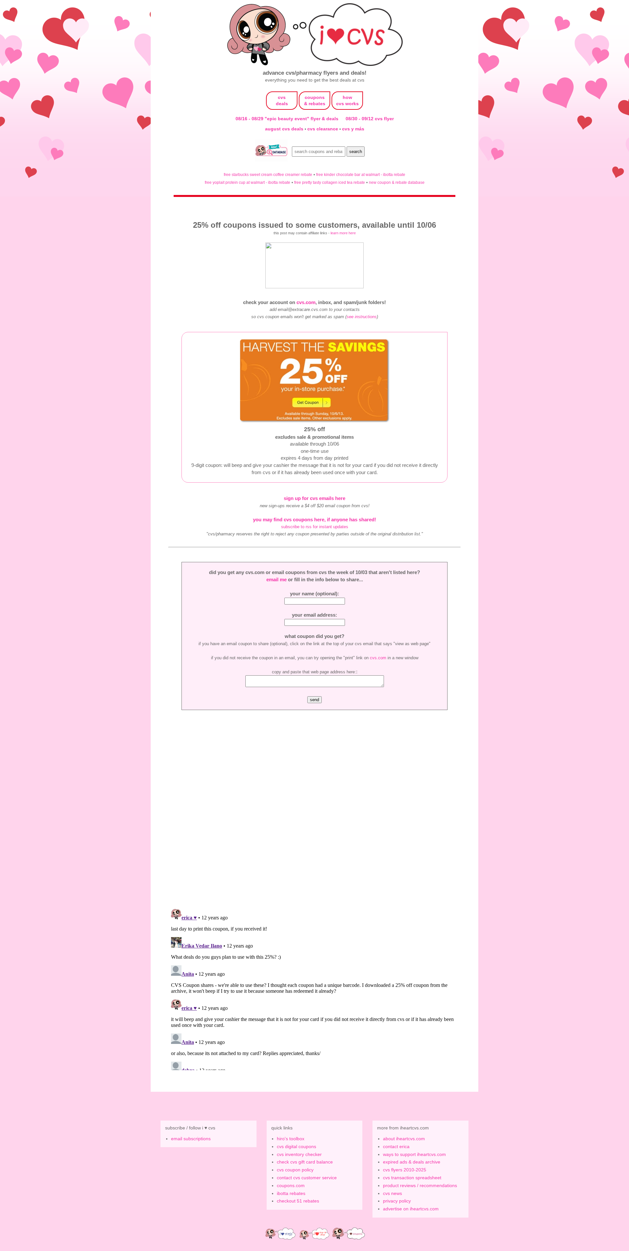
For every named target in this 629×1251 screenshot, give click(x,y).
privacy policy (397, 1200)
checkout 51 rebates (298, 1200)
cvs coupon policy (295, 1169)
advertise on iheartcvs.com (411, 1208)
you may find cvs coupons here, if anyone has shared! (314, 519)
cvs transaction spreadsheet (412, 1177)
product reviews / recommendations (420, 1185)
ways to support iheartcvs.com (414, 1154)
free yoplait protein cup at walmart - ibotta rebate (247, 182)
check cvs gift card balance (305, 1161)
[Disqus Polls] (314, 818)
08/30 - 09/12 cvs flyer (370, 118)
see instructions (362, 316)
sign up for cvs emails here (314, 498)
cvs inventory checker (299, 1154)
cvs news (392, 1193)
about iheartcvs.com (404, 1138)
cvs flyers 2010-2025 (404, 1169)
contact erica (396, 1146)
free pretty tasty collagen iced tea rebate (329, 182)
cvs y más (353, 128)
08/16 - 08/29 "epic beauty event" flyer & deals (287, 118)
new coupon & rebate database (397, 182)
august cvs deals (285, 128)
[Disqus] (314, 988)
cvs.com (305, 302)
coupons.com (291, 1185)
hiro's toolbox (290, 1138)
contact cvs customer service (307, 1177)
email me (276, 579)
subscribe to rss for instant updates (314, 526)
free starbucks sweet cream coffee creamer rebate (268, 174)
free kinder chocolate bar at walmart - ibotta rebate (360, 174)
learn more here (343, 233)
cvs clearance (323, 128)
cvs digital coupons (296, 1146)
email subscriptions (191, 1138)
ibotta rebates (291, 1193)
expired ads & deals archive (411, 1161)
